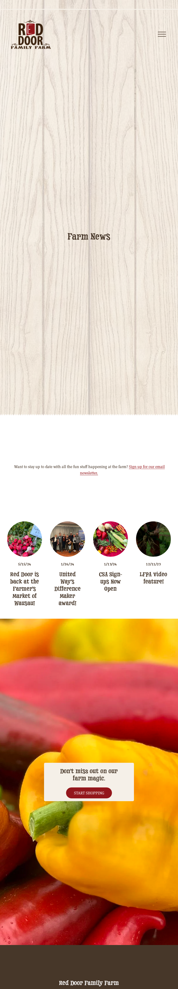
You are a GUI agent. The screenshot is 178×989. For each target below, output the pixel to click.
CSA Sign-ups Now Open (110, 581)
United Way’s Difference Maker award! (67, 589)
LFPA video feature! (153, 578)
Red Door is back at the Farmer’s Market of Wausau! (24, 589)
